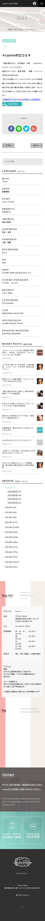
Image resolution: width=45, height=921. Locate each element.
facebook (11, 128)
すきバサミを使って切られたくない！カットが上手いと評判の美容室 (18, 405)
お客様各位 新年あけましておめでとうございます (18, 429)
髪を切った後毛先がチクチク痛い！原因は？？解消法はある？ (18, 417)
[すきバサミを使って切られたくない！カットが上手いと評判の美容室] (40, 406)
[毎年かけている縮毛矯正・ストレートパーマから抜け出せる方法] (40, 381)
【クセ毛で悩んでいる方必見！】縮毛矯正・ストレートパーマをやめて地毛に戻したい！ (18, 367)
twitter (26, 128)
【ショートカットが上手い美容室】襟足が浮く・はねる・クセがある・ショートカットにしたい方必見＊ (18, 352)
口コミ (21, 29)
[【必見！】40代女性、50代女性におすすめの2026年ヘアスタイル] (40, 453)
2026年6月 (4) (14, 495)
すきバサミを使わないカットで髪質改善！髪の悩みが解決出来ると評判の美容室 (18, 465)
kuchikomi (10, 41)
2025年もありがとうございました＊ (17, 440)
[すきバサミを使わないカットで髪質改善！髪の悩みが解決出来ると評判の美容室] (40, 465)
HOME (10, 29)
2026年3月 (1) (14, 499)
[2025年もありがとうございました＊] (40, 442)
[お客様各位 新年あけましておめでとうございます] (40, 430)
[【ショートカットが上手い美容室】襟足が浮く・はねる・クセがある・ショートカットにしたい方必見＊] (40, 353)
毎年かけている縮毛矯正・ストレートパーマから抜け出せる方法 (18, 380)
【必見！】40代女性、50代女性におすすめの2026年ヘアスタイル (18, 452)
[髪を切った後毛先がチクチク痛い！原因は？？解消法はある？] (40, 418)
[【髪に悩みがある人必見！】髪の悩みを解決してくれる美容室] (40, 393)
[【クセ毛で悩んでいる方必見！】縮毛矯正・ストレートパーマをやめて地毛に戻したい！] (40, 367)
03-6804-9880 (22, 626)
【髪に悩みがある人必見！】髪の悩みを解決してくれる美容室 (18, 392)
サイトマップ (21, 873)
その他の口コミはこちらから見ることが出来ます (21, 99)
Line (19, 128)
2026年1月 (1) (14, 502)
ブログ (16, 29)
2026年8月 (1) (14, 491)
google (34, 128)
